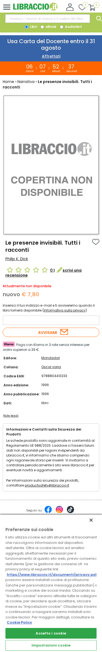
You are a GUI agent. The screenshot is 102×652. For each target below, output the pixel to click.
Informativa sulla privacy (65, 310)
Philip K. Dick (16, 259)
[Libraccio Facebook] (48, 512)
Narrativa (26, 81)
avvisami (47, 332)
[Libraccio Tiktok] (70, 512)
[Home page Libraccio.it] (35, 9)
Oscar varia (51, 366)
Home (8, 81)
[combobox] (47, 18)
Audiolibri (73, 26)
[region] (51, 583)
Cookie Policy (19, 622)
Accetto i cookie (51, 633)
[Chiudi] (91, 520)
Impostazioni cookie (51, 645)
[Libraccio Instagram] (59, 512)
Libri (33, 26)
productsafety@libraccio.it (47, 485)
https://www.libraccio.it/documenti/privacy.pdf (52, 574)
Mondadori (50, 357)
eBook (50, 26)
